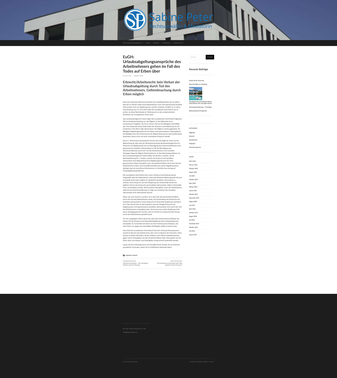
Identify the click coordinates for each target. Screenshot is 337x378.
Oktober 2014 (193, 212)
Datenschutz (178, 43)
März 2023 (192, 183)
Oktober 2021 (193, 194)
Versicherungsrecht (195, 147)
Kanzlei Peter (133, 361)
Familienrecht (193, 140)
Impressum (166, 43)
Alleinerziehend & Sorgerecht (198, 111)
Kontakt (156, 43)
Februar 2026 (193, 165)
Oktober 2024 (193, 168)
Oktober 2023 (193, 179)
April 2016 (192, 209)
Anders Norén (202, 361)
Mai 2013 (192, 231)
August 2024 (193, 172)
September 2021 (194, 198)
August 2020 (193, 201)
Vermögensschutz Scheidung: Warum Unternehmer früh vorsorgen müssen (200, 102)
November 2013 (194, 223)
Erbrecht (134, 255)
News (148, 43)
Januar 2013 (193, 234)
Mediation (192, 143)
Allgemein (129, 255)
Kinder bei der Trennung (196, 80)
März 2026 (192, 161)
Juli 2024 (192, 176)
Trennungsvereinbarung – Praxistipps (200, 107)
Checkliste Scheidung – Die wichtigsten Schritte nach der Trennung (135, 263)
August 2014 (193, 216)
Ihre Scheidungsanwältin (132, 43)
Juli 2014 (192, 220)
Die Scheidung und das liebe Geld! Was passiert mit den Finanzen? (169, 263)
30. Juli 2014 (127, 76)
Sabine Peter (138, 76)
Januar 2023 (193, 190)
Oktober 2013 (193, 227)
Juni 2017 (192, 205)
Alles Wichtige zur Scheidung (198, 84)
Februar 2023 (193, 187)
